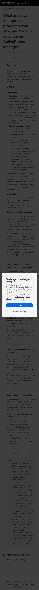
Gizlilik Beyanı (19, 297)
